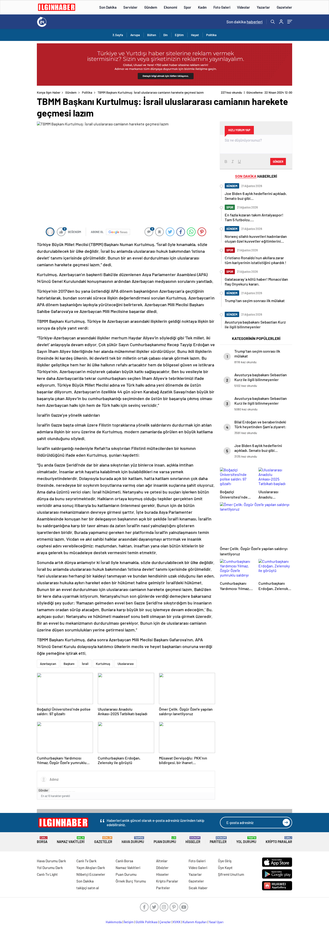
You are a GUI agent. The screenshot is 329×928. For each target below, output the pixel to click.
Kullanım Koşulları (195, 922)
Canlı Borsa (124, 861)
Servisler (130, 7)
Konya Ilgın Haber (48, 92)
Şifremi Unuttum (231, 874)
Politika (211, 35)
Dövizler (162, 867)
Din (165, 35)
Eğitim (179, 35)
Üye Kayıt (225, 867)
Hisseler (192, 840)
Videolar (243, 7)
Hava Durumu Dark (51, 861)
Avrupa (135, 35)
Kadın (202, 7)
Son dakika (244, 21)
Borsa (42, 840)
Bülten (151, 35)
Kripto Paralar (279, 840)
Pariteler (218, 840)
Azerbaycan (48, 664)
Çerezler (165, 922)
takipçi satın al (87, 888)
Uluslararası (126, 664)
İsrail (85, 664)
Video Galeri (198, 867)
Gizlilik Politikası (147, 922)
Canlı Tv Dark (86, 861)
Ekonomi (170, 7)
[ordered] (62, 791)
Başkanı (69, 664)
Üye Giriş (224, 861)
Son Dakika (108, 7)
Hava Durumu (133, 840)
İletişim (129, 922)
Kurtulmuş (103, 664)
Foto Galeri (221, 7)
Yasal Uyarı (216, 922)
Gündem (150, 7)
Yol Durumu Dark (50, 867)
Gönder (43, 790)
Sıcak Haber (198, 888)
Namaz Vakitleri (71, 840)
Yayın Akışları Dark (90, 867)
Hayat (195, 35)
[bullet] (66, 791)
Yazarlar (263, 7)
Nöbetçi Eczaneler (90, 874)
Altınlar (162, 861)
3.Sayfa (117, 35)
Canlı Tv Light (47, 874)
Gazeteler (284, 7)
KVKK (177, 922)
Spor (187, 7)
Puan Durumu (165, 840)
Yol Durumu (246, 840)
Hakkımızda (114, 922)
